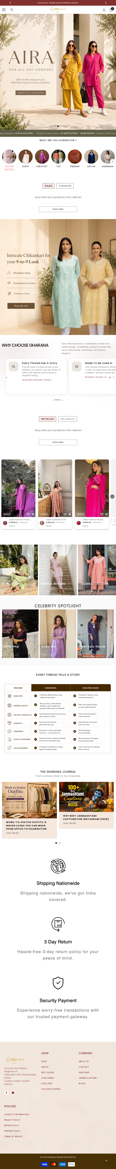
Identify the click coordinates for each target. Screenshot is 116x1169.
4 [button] (61, 126)
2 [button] (55, 126)
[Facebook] (6, 1093)
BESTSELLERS (47, 419)
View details (12, 832)
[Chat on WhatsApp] (109, 1163)
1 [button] (52, 126)
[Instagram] (13, 1093)
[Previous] (10, 2)
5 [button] (64, 126)
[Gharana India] (9, 157)
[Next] (105, 2)
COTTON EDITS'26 (9, 168)
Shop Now (9, 653)
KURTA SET (42, 166)
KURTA (25, 166)
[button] (112, 161)
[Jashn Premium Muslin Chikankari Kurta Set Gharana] (26, 157)
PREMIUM (74, 166)
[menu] (4, 9)
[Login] (104, 9)
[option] (58, 72)
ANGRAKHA (107, 166)
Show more (58, 209)
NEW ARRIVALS (68, 419)
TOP (58, 166)
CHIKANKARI (65, 185)
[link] (58, 718)
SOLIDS (48, 185)
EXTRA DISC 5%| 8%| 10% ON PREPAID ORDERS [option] (58, 3)
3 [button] (58, 126)
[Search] (12, 9)
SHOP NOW (8, 591)
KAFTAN (91, 166)
